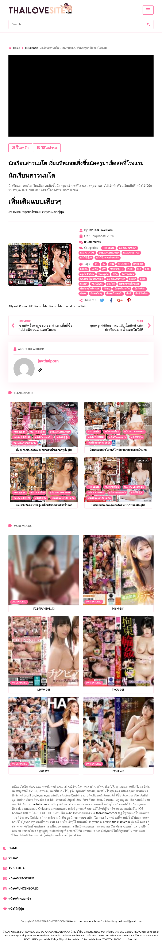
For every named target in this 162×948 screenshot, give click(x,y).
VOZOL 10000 (112, 939)
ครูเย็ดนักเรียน (87, 274)
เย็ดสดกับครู (96, 294)
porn (130, 269)
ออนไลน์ (111, 284)
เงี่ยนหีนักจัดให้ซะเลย (129, 284)
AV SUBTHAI (17, 868)
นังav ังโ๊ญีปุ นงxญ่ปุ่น (82, 931)
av (104, 264)
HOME (13, 848)
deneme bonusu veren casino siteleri (89, 809)
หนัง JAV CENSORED (109, 253)
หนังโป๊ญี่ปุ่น (86, 258)
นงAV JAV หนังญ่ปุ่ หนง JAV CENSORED (116, 931)
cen (111, 264)
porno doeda (39, 783)
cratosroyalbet (17, 827)
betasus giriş (81, 823)
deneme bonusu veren (80, 801)
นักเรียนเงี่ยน (128, 274)
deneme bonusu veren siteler (44, 809)
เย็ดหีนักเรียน (141, 294)
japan (95, 269)
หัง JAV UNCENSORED (16, 931)
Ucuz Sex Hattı (130, 939)
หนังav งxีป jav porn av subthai (83, 921)
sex (139, 269)
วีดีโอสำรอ (48, 147)
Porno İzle (55, 306)
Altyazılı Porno (17, 306)
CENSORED (123, 264)
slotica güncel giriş (120, 783)
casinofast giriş (56, 827)
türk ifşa (15, 935)
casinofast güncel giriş (91, 783)
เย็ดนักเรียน (139, 289)
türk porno (26, 935)
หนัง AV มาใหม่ (87, 253)
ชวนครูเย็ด (103, 274)
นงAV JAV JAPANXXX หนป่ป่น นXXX (49, 931)
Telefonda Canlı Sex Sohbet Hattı (67, 935)
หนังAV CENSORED (21, 878)
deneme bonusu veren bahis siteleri (55, 818)
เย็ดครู (107, 289)
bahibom (109, 792)
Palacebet (77, 792)
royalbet (104, 801)
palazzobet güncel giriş (31, 787)
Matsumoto (116, 269)
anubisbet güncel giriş (95, 787)
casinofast (93, 792)
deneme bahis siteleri (130, 809)
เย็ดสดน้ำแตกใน (114, 294)
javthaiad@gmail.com (130, 921)
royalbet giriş (25, 801)
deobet (41, 801)
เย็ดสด (83, 294)
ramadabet (15, 809)
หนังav (132, 279)
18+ (97, 264)
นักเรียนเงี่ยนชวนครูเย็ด (91, 279)
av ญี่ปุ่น (59, 212)
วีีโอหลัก (22, 147)
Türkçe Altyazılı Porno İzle (65, 939)
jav (104, 269)
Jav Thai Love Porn (100, 230)
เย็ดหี (128, 294)
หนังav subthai (131, 253)
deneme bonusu (104, 814)
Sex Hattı (37, 935)
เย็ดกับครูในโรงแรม (90, 289)
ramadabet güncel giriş (63, 787)
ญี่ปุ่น (115, 274)
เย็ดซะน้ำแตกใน (122, 289)
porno (12, 783)
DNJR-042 (138, 264)
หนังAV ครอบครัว (43, 437)
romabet (74, 827)
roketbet (89, 827)
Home (16, 48)
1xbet (66, 823)
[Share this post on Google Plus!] (120, 300)
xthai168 (79, 306)
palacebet (49, 796)
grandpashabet (122, 787)
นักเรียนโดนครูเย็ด (116, 279)
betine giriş (125, 792)
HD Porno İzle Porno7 (92, 939)
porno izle (23, 783)
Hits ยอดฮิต (31, 48)
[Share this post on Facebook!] (111, 300)
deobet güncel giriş (103, 796)
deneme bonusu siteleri (35, 814)
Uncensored (19, 602)
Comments (92, 242)
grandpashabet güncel (134, 827)
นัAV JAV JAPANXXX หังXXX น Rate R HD (134, 935)
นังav (46, 935)
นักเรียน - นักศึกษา (127, 248)
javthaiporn (48, 361)
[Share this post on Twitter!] (102, 300)
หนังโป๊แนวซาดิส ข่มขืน (107, 258)
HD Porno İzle (38, 306)
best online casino (126, 818)
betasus (97, 823)
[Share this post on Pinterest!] (129, 300)
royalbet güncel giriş (61, 783)
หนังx (143, 279)
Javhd (68, 306)
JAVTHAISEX (31, 939)
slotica (25, 805)
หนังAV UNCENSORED (23, 888)
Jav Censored (93, 602)
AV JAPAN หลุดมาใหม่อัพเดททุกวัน (30, 212)
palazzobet (56, 801)
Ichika (84, 269)
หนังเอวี (84, 284)
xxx (147, 269)
